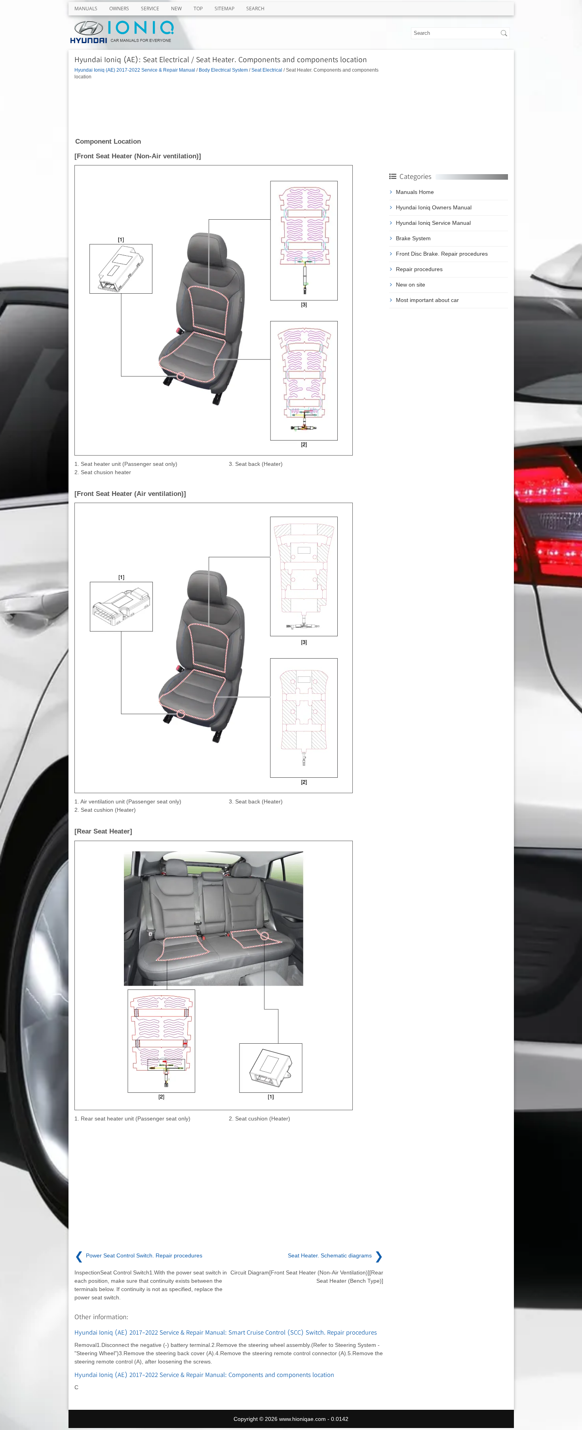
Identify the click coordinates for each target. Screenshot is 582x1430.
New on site (410, 284)
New (176, 8)
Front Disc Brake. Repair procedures (442, 254)
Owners (119, 8)
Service (150, 8)
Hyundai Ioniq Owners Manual (434, 207)
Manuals (85, 8)
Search (255, 8)
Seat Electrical (266, 69)
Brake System (413, 238)
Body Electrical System (223, 69)
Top (198, 8)
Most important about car (427, 300)
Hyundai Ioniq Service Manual (433, 223)
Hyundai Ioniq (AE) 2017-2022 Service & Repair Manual (134, 69)
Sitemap (224, 8)
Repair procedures (419, 269)
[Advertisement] (228, 108)
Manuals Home (415, 192)
